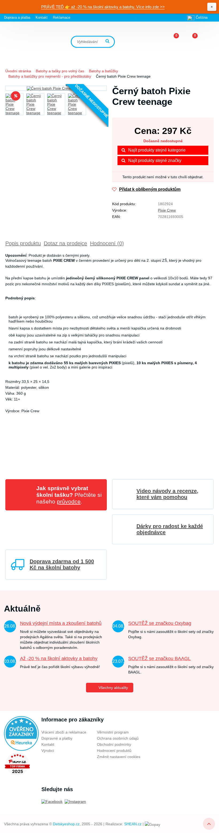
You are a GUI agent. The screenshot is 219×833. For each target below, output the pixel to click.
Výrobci (47, 750)
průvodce (69, 501)
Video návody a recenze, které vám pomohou (167, 494)
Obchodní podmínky (114, 744)
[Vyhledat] (108, 41)
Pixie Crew (167, 210)
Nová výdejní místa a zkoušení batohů (60, 623)
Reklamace (61, 17)
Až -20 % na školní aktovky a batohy (58, 658)
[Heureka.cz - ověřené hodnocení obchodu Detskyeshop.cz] (21, 733)
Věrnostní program (113, 732)
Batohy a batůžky (103, 71)
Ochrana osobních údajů (118, 738)
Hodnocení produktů (114, 750)
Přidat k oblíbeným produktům (150, 189)
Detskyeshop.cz (66, 824)
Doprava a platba (17, 17)
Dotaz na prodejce (65, 243)
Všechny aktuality (113, 687)
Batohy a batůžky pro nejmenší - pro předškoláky (49, 76)
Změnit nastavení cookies (118, 757)
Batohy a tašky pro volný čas (60, 71)
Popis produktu (23, 243)
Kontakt (42, 17)
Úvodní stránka (18, 71)
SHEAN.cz (133, 824)
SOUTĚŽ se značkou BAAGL (159, 658)
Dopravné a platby (56, 738)
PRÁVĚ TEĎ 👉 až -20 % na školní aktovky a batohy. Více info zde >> (103, 7)
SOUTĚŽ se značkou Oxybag (159, 623)
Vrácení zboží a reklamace (63, 732)
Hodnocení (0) (107, 243)
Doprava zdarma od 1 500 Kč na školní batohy (62, 564)
